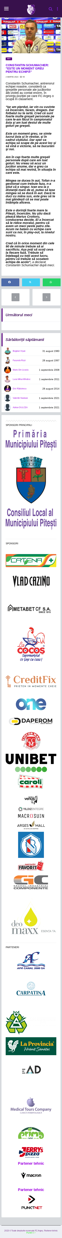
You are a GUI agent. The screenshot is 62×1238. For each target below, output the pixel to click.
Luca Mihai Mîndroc (21, 379)
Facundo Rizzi (19, 360)
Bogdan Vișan (19, 351)
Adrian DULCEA (20, 407)
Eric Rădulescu (20, 388)
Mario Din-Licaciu (21, 370)
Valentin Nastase (20, 398)
